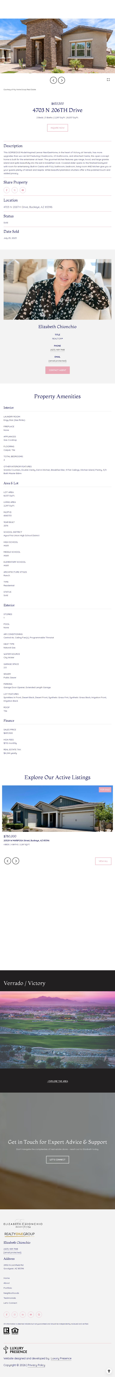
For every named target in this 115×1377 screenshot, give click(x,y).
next (61, 80)
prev (53, 80)
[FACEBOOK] (7, 1315)
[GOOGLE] (39, 1315)
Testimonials (10, 1298)
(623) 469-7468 (57, 349)
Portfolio (8, 1288)
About (7, 1283)
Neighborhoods (11, 1293)
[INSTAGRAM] (15, 1315)
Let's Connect (10, 1303)
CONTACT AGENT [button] (57, 370)
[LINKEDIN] (23, 1315)
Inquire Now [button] (57, 127)
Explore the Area (58, 1081)
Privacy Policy (36, 1365)
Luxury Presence (61, 1358)
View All (103, 861)
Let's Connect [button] (57, 1159)
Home (7, 1278)
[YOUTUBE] (31, 1315)
